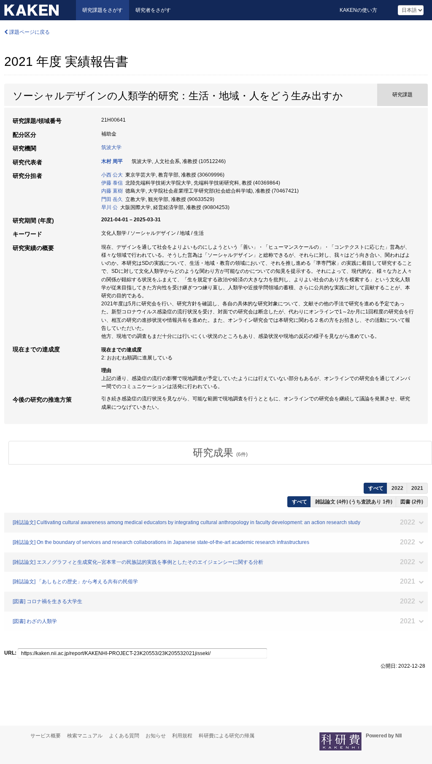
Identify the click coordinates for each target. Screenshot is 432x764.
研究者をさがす (153, 10)
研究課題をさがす (102, 10)
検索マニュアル (85, 736)
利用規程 (182, 736)
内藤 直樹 (112, 191)
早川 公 (109, 207)
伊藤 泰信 (112, 183)
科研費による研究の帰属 (226, 736)
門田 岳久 (112, 199)
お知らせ (156, 736)
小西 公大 (112, 175)
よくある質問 (124, 736)
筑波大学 (111, 147)
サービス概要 (45, 736)
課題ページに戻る (29, 32)
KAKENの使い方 (358, 10)
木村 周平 (112, 161)
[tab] (220, 453)
